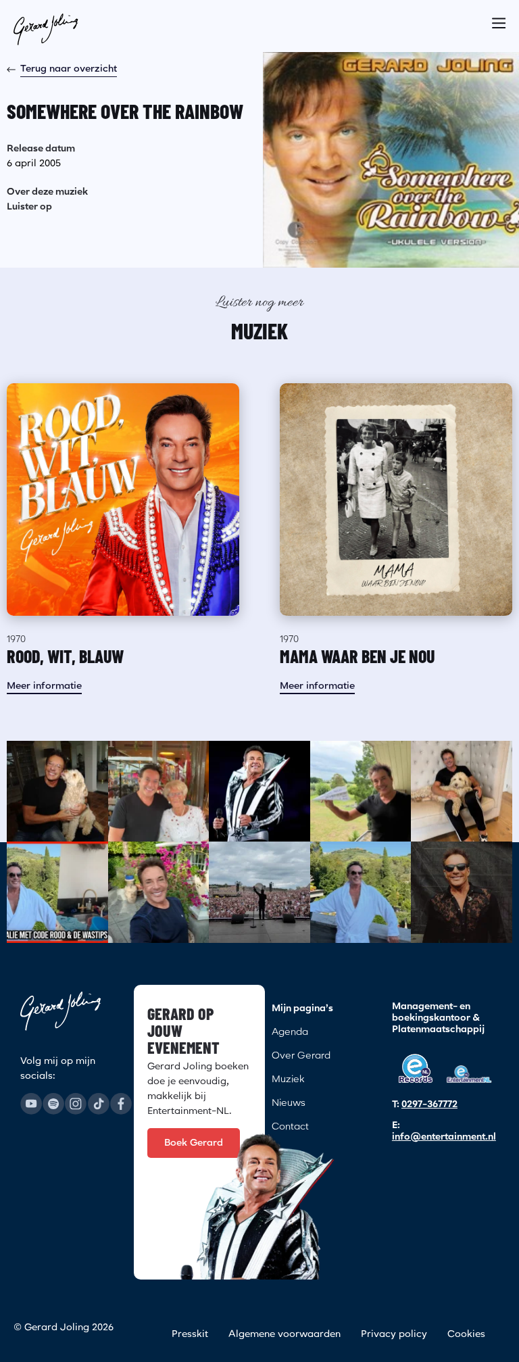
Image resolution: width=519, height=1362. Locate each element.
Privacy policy (394, 1334)
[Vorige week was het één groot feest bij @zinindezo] (259, 892)
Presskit (190, 1334)
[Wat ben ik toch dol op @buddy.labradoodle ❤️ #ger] (461, 791)
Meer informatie (44, 686)
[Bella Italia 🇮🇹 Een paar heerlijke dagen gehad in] (361, 892)
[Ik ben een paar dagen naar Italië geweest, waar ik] (57, 892)
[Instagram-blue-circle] (75, 1104)
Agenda (290, 1032)
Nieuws (288, 1103)
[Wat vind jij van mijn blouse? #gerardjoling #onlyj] (461, 892)
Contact (290, 1127)
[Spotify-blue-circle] (53, 1104)
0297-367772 (429, 1104)
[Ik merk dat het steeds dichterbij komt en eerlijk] (259, 791)
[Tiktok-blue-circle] (98, 1104)
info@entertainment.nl (444, 1137)
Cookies (466, 1334)
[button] (498, 19)
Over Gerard (301, 1056)
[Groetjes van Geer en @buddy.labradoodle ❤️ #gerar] (57, 791)
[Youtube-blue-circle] (31, 1104)
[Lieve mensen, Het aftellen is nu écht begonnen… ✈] (361, 791)
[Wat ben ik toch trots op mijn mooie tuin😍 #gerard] (158, 892)
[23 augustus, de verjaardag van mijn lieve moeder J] (158, 791)
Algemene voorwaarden (284, 1334)
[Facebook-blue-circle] (121, 1104)
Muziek (288, 1079)
